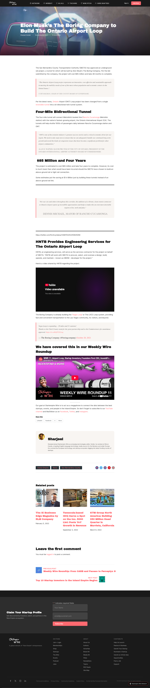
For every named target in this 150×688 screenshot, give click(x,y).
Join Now (136, 3)
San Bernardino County (71, 468)
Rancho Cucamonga (91, 117)
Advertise (86, 648)
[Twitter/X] (15, 680)
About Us (86, 642)
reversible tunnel (43, 105)
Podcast (56, 661)
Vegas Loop (77, 315)
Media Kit (86, 655)
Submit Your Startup (120, 648)
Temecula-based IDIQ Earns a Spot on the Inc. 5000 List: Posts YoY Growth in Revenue (74, 519)
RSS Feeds (87, 667)
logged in (50, 554)
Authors (86, 645)
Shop (55, 648)
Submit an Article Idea (121, 655)
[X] (101, 467)
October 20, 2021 (84, 337)
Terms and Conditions (42, 681)
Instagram (83, 412)
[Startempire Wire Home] (12, 3)
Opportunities (118, 658)
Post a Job (117, 661)
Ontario (56, 102)
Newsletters (87, 661)
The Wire (56, 655)
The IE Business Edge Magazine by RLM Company (47, 515)
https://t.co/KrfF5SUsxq (54, 332)
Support (116, 664)
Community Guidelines (67, 681)
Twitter (72, 412)
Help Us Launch (119, 642)
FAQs (85, 658)
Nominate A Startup (120, 652)
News (55, 468)
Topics (85, 664)
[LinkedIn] (105, 467)
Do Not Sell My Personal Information (96, 681)
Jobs (54, 664)
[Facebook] (96, 467)
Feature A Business (120, 645)
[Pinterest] (109, 467)
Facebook (64, 412)
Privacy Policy (55, 681)
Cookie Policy (80, 681)
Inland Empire (43, 468)
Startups (56, 652)
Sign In (126, 3)
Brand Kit (86, 652)
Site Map (86, 670)
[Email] (113, 467)
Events (55, 658)
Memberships (57, 645)
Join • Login (57, 642)
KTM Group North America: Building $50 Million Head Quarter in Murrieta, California (102, 519)
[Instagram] (20, 680)
